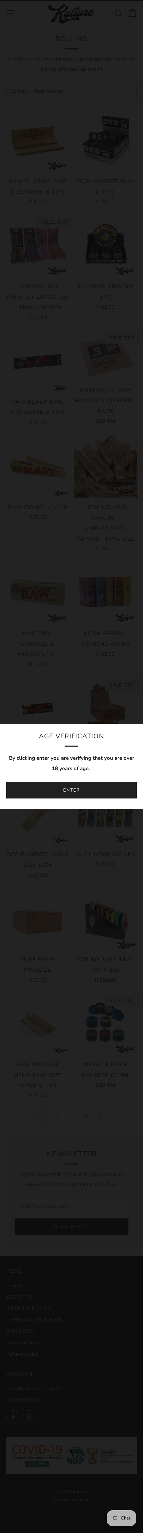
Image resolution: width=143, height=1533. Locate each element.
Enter (71, 790)
